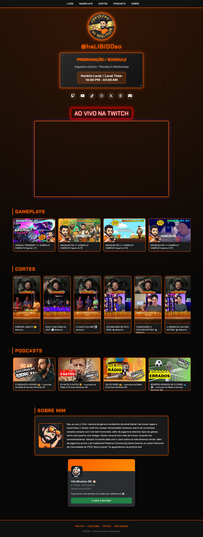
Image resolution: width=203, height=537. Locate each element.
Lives (70, 3)
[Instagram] (101, 96)
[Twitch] (73, 96)
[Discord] (130, 96)
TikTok (106, 526)
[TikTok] (92, 96)
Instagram (121, 526)
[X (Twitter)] (111, 96)
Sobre (135, 3)
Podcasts (119, 3)
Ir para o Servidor (101, 500)
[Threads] (120, 96)
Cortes (103, 3)
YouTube (93, 526)
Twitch (79, 526)
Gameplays (86, 3)
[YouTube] (82, 96)
